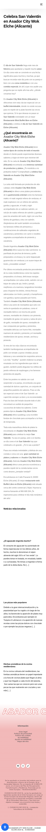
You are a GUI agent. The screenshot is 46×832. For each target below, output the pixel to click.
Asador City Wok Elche (19, 136)
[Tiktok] (28, 766)
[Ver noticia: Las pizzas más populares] (23, 587)
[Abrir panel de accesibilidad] (5, 827)
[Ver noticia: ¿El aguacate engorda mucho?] (23, 525)
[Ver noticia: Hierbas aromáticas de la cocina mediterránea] (23, 648)
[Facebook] (18, 766)
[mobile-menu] (41, 4)
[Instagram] (23, 766)
